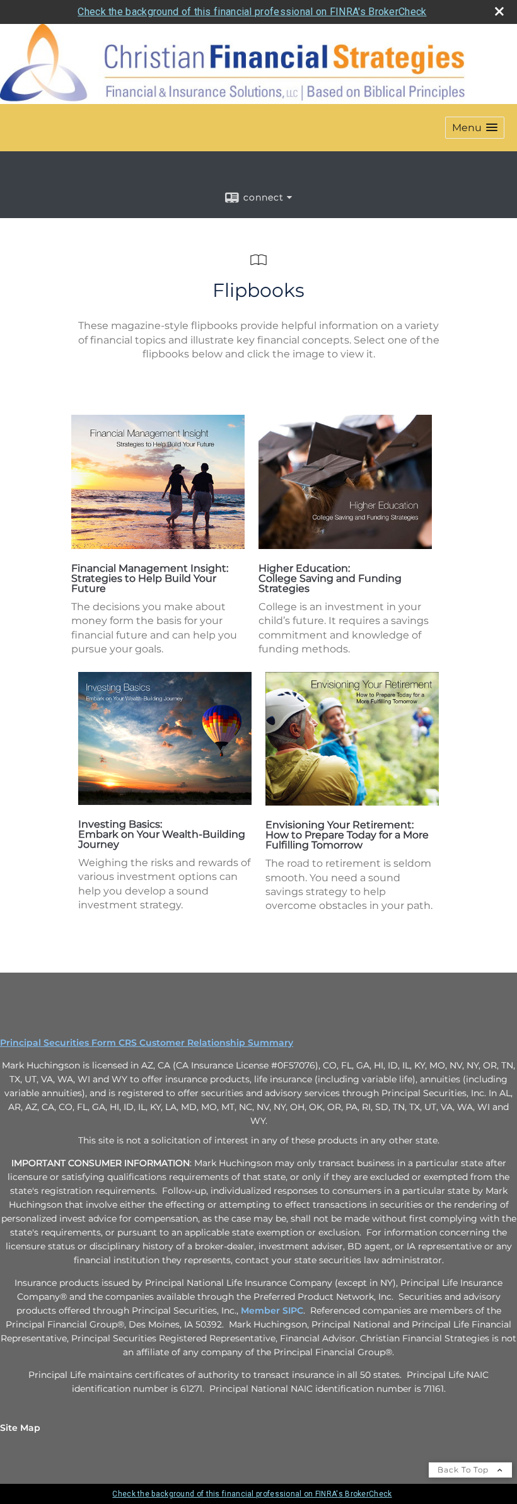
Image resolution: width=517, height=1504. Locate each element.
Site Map (20, 1427)
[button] (474, 128)
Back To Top (464, 1469)
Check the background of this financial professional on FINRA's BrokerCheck (252, 12)
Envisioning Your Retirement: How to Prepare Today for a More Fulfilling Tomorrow (347, 835)
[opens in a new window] (158, 546)
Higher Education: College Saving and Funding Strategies (330, 578)
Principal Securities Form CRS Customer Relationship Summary (146, 1042)
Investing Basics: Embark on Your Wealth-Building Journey (161, 834)
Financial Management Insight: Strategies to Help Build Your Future (149, 578)
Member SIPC (272, 1310)
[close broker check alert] (499, 11)
